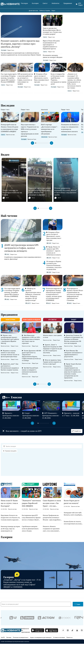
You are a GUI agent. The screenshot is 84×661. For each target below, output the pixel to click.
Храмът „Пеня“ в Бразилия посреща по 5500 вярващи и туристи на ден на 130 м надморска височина (52, 349)
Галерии (6, 537)
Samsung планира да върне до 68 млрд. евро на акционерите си (10, 528)
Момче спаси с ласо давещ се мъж (52, 336)
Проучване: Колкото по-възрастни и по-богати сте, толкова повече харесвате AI (10, 517)
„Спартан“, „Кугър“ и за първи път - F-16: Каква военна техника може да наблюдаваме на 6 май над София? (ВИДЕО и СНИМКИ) (22, 583)
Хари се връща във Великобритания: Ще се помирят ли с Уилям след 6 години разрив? (52, 31)
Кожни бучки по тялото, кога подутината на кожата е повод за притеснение (73, 522)
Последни (24, 3)
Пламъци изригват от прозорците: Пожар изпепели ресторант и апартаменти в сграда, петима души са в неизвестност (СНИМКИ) (54, 294)
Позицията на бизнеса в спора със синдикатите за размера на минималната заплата (70, 127)
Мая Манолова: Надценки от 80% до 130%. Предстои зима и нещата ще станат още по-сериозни (31, 339)
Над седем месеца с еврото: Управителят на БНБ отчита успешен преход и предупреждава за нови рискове (30, 130)
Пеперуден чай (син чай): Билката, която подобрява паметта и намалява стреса (73, 514)
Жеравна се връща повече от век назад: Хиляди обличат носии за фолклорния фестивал (10, 354)
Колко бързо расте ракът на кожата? (71, 501)
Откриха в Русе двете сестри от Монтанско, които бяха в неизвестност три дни (41, 78)
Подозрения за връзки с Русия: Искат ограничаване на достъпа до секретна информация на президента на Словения (75, 294)
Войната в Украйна (45, 10)
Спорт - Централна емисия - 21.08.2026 (31, 415)
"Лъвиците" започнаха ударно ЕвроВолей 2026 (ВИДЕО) (31, 503)
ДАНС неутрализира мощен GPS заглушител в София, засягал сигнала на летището (21, 247)
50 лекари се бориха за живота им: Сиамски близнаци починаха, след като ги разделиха (54, 265)
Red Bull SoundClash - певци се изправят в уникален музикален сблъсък (30, 371)
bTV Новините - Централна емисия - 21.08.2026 (51, 415)
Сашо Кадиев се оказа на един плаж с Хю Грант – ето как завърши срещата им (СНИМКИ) (52, 503)
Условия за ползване (59, 637)
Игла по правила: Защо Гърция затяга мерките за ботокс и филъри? (52, 362)
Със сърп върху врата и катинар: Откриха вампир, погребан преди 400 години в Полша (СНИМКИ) (9, 78)
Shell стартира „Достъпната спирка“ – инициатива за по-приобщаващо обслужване (49, 129)
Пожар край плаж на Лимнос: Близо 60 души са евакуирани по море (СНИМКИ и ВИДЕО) (9, 127)
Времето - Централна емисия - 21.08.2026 (11, 415)
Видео (53, 10)
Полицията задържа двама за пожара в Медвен (52, 56)
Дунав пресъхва (33, 10)
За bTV (3, 637)
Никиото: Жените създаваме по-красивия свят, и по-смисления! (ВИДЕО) (51, 528)
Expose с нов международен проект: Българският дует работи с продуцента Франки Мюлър (10, 339)
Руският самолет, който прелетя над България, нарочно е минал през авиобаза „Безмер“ (20, 43)
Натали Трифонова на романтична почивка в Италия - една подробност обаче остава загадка (52, 517)
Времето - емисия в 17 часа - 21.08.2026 (70, 414)
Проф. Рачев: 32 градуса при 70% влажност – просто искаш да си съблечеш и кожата (53, 251)
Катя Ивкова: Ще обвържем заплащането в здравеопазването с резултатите (73, 354)
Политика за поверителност (20, 637)
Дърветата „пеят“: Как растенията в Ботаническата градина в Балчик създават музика (10, 367)
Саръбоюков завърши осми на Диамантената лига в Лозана (30, 528)
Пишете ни (69, 637)
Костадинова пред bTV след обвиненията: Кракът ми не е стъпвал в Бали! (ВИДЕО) (31, 517)
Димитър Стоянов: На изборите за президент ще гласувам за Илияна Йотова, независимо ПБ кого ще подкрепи (73, 339)
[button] (32, 143)
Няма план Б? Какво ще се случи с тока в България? (9, 503)
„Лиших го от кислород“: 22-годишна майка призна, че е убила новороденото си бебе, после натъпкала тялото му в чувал (74, 81)
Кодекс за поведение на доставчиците (40, 637)
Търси (78, 604)
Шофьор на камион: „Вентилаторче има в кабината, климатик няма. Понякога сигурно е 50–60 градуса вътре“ (33, 294)
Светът (45, 3)
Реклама (8, 637)
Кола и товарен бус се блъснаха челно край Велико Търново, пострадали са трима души (58, 79)
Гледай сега (77, 431)
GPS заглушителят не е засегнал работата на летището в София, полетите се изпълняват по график (25, 79)
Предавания (67, 3)
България (35, 3)
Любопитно (55, 3)
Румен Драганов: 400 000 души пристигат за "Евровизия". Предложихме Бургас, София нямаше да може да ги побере (31, 355)
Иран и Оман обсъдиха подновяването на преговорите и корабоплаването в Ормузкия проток (51, 45)
